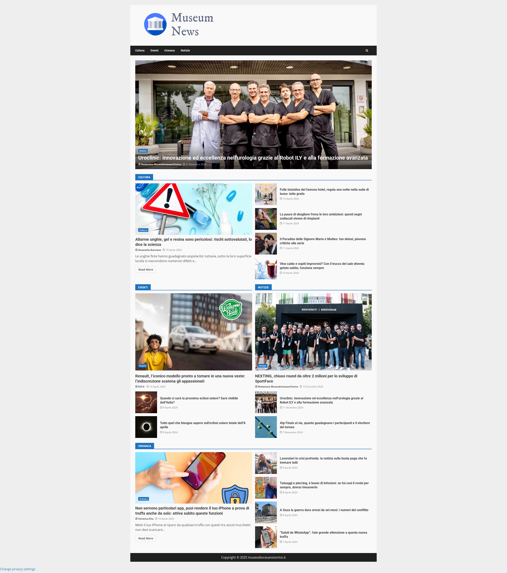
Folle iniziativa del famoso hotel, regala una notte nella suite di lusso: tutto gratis (266, 194)
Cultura (140, 50)
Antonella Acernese (149, 250)
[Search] (367, 50)
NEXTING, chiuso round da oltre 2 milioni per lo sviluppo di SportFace (313, 331)
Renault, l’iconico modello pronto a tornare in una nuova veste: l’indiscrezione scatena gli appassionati (193, 331)
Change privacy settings (17, 569)
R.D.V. (141, 386)
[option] (253, 114)
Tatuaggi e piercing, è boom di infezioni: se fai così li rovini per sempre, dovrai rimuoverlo (266, 488)
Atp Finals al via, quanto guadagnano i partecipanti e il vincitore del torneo (266, 427)
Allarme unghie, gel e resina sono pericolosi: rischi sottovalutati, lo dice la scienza (193, 209)
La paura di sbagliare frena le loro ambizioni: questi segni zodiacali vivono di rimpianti (266, 219)
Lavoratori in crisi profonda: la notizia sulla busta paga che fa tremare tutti (266, 463)
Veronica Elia (145, 518)
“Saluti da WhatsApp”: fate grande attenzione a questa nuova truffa (266, 537)
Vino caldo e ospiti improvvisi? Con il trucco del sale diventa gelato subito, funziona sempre (266, 268)
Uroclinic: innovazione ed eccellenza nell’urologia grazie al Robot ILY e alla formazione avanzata (253, 114)
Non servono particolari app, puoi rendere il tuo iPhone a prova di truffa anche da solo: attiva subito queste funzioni (193, 478)
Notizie (185, 50)
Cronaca (169, 50)
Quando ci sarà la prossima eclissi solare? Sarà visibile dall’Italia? (146, 402)
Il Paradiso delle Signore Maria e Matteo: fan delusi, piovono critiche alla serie (266, 244)
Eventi (154, 50)
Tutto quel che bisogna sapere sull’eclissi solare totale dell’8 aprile (146, 427)
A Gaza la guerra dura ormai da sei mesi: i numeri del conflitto (266, 512)
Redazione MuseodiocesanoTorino (161, 164)
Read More (145, 269)
